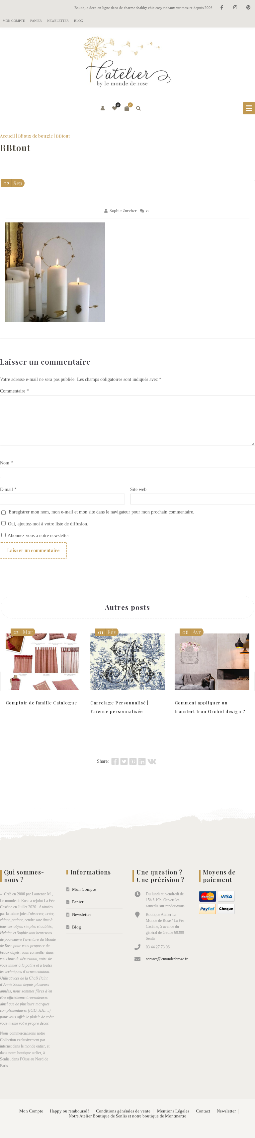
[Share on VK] (151, 761)
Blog (78, 21)
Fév (107, 632)
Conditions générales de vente (123, 1111)
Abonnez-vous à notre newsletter (38, 535)
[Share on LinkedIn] (141, 761)
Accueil (7, 136)
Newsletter (58, 21)
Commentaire (14, 391)
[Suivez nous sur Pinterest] (248, 8)
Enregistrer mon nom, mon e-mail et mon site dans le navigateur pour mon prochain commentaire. (101, 511)
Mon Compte (14, 21)
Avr (191, 632)
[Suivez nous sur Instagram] (235, 8)
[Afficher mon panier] (127, 108)
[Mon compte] (103, 108)
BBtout (15, 147)
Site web (138, 489)
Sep (12, 183)
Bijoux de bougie (35, 136)
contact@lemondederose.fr (167, 959)
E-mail (8, 489)
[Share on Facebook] (115, 761)
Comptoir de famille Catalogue (41, 702)
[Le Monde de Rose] (127, 63)
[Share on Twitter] (124, 761)
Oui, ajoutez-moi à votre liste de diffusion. (47, 523)
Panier (36, 21)
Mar (23, 632)
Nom (6, 462)
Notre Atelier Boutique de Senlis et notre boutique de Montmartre (127, 1116)
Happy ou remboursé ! (69, 1111)
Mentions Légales (173, 1111)
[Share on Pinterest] (132, 761)
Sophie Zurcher (123, 210)
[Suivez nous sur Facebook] (221, 8)
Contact (203, 1111)
